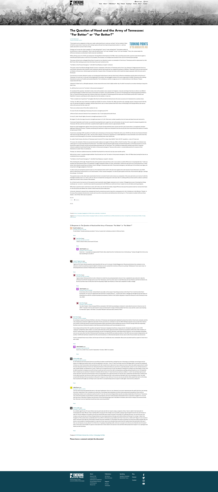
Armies (75, 213)
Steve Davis (121, 215)
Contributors (93, 478)
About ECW (93, 476)
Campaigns (79, 213)
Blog (118, 3)
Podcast (123, 3)
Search (146, 1)
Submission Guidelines (96, 479)
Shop (139, 3)
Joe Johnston (100, 215)
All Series (107, 476)
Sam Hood (79, 238)
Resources (92, 484)
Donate (107, 483)
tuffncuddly (76, 358)
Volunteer (107, 485)
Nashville (117, 215)
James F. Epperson (77, 261)
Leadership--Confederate (100, 213)
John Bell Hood (107, 215)
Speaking (128, 3)
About (105, 3)
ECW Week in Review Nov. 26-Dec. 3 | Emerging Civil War (90, 435)
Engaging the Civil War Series (88, 213)
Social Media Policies (95, 481)
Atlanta (84, 215)
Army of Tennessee (78, 215)
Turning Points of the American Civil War (133, 215)
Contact (145, 3)
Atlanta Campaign (90, 215)
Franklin (96, 215)
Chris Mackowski (75, 38)
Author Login (139, 1)
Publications (112, 3)
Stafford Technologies (79, 480)
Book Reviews (108, 478)
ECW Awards (93, 483)
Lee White (112, 215)
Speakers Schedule (124, 476)
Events (135, 3)
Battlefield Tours (124, 478)
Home (100, 3)
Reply (74, 235)
